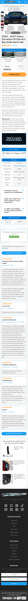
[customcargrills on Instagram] (6, 506)
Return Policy (14, 535)
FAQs (14, 526)
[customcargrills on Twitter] (16, 506)
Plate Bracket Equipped (8, 60)
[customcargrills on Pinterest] (11, 510)
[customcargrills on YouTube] (11, 506)
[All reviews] (6, 45)
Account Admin (14, 545)
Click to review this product (14, 253)
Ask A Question (14, 236)
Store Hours (14, 523)
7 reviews (14, 45)
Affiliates (14, 553)
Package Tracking (14, 532)
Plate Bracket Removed (20, 60)
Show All (4, 248)
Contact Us (14, 520)
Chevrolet (22, 6)
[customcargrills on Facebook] (6, 510)
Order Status (14, 529)
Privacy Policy (14, 556)
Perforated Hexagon (19, 166)
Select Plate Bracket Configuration (14, 50)
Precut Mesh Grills (14, 6)
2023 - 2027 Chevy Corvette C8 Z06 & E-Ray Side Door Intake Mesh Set (19, 462)
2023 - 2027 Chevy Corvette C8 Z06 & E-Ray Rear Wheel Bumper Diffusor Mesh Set (20, 477)
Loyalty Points (14, 548)
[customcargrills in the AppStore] (16, 510)
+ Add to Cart (14, 74)
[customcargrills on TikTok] (22, 506)
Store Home (6, 6)
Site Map (14, 551)
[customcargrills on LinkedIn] (22, 510)
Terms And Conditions (14, 559)
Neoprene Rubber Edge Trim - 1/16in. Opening (19, 448)
